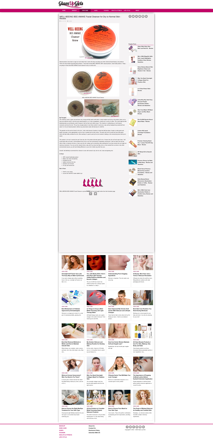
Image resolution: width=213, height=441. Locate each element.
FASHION (106, 10)
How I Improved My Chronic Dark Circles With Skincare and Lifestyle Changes (119, 310)
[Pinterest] (139, 16)
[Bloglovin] (136, 16)
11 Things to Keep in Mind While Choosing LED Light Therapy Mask (95, 310)
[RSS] (146, 16)
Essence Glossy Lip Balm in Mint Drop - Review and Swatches (145, 162)
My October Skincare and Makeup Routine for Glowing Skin (96, 343)
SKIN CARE (85, 10)
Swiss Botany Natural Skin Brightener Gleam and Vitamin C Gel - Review (145, 68)
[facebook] (130, 16)
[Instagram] (143, 16)
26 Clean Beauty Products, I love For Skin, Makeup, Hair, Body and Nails (142, 343)
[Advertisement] (124, 4)
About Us (92, 426)
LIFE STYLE (127, 10)
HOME (63, 10)
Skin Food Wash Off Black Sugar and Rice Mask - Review (145, 111)
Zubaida (70, 21)
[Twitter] (133, 16)
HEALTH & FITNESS (116, 10)
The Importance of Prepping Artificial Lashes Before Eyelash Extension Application (142, 377)
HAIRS (96, 10)
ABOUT (137, 10)
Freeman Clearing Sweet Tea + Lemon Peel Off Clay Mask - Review (145, 142)
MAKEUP (74, 10)
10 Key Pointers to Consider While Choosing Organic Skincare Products (95, 410)
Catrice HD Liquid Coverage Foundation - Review (144, 132)
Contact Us (92, 428)
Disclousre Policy (94, 430)
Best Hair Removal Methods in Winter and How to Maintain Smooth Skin (71, 343)
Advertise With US (94, 432)
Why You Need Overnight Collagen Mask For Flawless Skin (145, 80)
